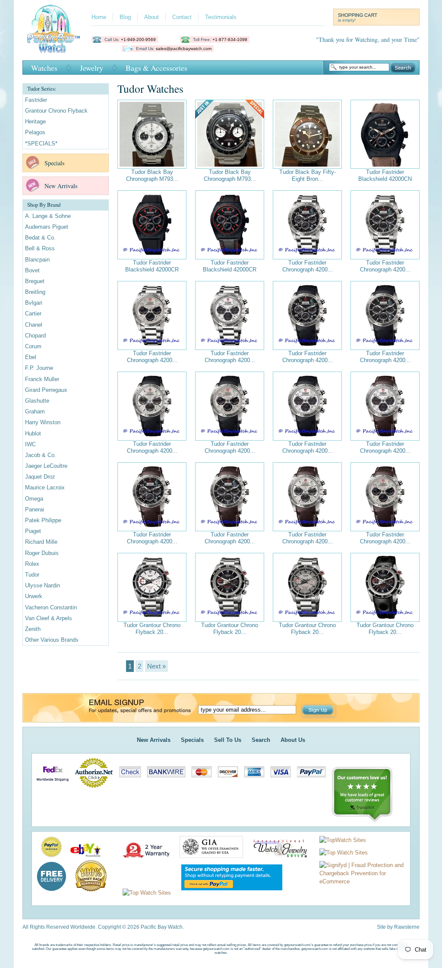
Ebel (30, 357)
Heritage (35, 121)
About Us (293, 740)
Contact (182, 17)
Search (403, 68)
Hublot (33, 433)
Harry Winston (42, 422)
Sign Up (318, 710)
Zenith (33, 629)
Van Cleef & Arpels (48, 618)
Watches (44, 68)
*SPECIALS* (41, 143)
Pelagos (35, 132)
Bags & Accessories (156, 68)
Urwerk (33, 596)
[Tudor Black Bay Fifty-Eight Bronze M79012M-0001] (307, 134)
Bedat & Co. (40, 237)
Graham (35, 411)
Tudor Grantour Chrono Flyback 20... (151, 628)
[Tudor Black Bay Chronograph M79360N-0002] (151, 134)
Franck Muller (42, 379)
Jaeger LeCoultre (46, 466)
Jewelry (91, 68)
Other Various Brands (52, 640)
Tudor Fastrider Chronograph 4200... (307, 266)
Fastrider (36, 100)
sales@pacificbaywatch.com (184, 48)
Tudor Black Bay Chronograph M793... (152, 175)
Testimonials (221, 17)
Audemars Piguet (46, 227)
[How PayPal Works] (227, 892)
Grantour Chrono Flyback (56, 110)
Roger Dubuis (42, 553)
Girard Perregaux (46, 390)
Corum (33, 346)
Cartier (33, 313)
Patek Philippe (43, 520)
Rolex (32, 564)
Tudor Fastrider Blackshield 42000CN (385, 175)
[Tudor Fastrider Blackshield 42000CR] (151, 224)
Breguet (34, 281)
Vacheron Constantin (51, 607)
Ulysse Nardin (42, 585)
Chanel (33, 325)
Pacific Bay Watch (53, 28)
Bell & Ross (40, 248)
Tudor (32, 574)
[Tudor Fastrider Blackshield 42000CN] (385, 134)
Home (99, 17)
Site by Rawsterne (398, 927)
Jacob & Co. (40, 455)
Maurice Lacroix (45, 487)
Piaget (33, 531)
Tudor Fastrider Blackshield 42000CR (152, 266)
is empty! (347, 20)
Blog (125, 17)
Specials (54, 163)
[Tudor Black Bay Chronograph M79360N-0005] (229, 134)
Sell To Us (227, 740)
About (151, 17)
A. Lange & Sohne (48, 216)
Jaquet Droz (40, 476)
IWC (30, 444)
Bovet (32, 270)
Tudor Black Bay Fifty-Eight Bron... (307, 175)
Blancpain (37, 259)
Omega (34, 498)
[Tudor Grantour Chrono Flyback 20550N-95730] (151, 587)
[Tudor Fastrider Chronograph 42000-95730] (307, 224)
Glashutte (37, 400)
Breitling (35, 292)
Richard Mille (41, 542)
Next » (156, 666)
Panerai (34, 509)
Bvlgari (33, 303)
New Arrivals (60, 186)
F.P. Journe (39, 368)
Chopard (35, 335)
